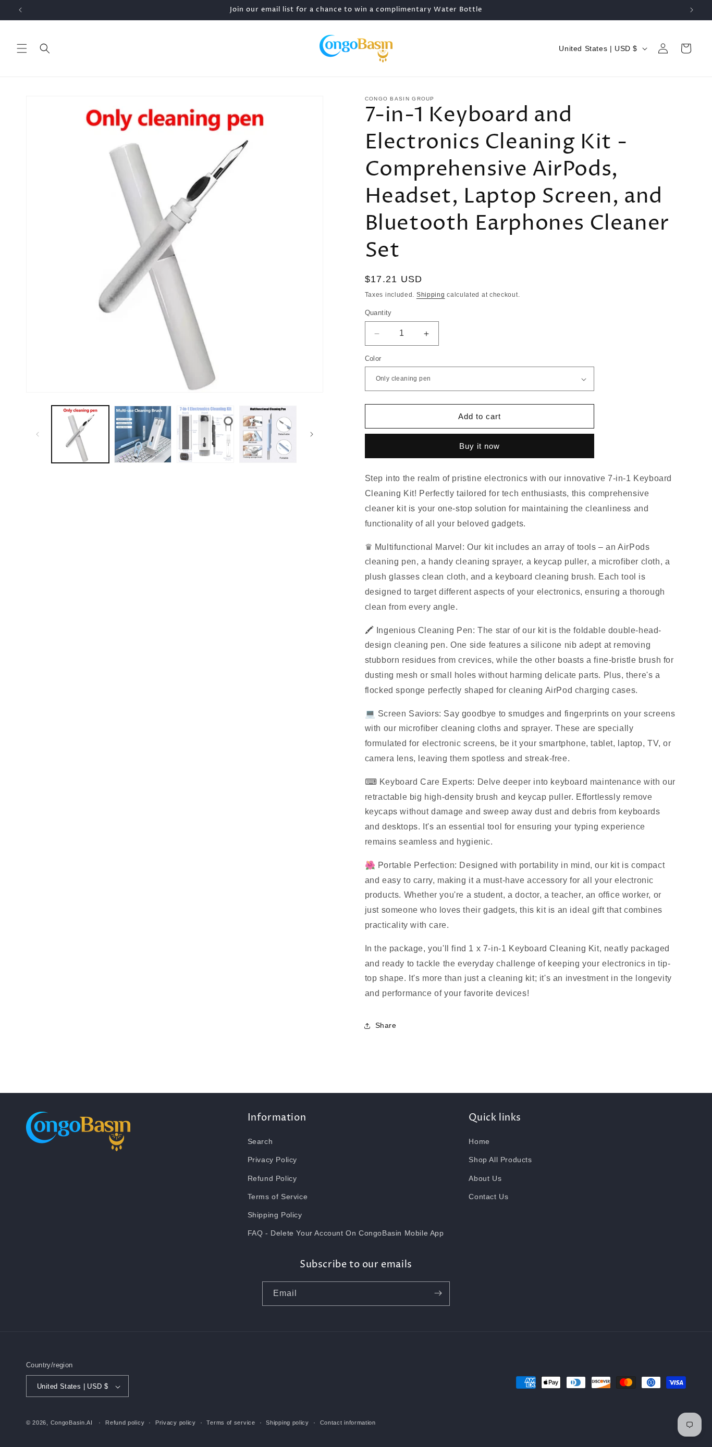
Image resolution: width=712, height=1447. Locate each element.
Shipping (430, 294)
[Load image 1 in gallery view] (80, 434)
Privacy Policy (272, 1160)
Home (479, 1142)
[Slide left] (37, 434)
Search (260, 1142)
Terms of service (230, 1422)
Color (373, 358)
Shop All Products (500, 1160)
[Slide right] (311, 434)
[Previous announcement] (20, 10)
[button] (21, 48)
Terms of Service (278, 1196)
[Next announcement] (691, 10)
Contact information (348, 1422)
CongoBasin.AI (72, 1423)
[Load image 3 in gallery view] (205, 434)
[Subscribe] (437, 1293)
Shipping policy (287, 1422)
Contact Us (488, 1196)
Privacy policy (175, 1422)
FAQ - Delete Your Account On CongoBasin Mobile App (346, 1233)
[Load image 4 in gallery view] (268, 434)
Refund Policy (272, 1178)
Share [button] (386, 1026)
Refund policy (124, 1422)
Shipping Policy (275, 1215)
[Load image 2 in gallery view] (142, 434)
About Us (485, 1178)
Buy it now (479, 446)
